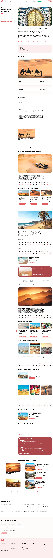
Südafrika (2, 511)
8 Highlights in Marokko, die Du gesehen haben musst (25, 139)
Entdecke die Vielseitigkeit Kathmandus (42, 506)
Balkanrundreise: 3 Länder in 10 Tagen (42, 511)
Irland (2, 506)
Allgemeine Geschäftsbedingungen (25, 548)
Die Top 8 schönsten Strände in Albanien (28, 506)
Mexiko (13, 506)
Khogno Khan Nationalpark (16, 511)
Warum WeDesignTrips (14, 549)
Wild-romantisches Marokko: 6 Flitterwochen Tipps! (12, 488)
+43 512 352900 (3, 549)
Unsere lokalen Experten (14, 547)
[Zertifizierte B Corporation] (47, 545)
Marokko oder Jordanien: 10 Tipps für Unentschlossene (11, 473)
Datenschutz (23, 549)
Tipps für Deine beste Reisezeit (24, 49)
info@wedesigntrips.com (4, 550)
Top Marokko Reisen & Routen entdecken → (43, 5)
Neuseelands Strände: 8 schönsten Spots (28, 507)
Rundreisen (13, 507)
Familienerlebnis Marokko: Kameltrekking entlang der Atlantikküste (40, 482)
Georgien (2, 507)
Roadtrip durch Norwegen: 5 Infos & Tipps (28, 511)
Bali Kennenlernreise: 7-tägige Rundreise (42, 507)
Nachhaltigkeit (13, 548)
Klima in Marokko (22, 48)
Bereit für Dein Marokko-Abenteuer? (25, 50)
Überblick (21, 47)
